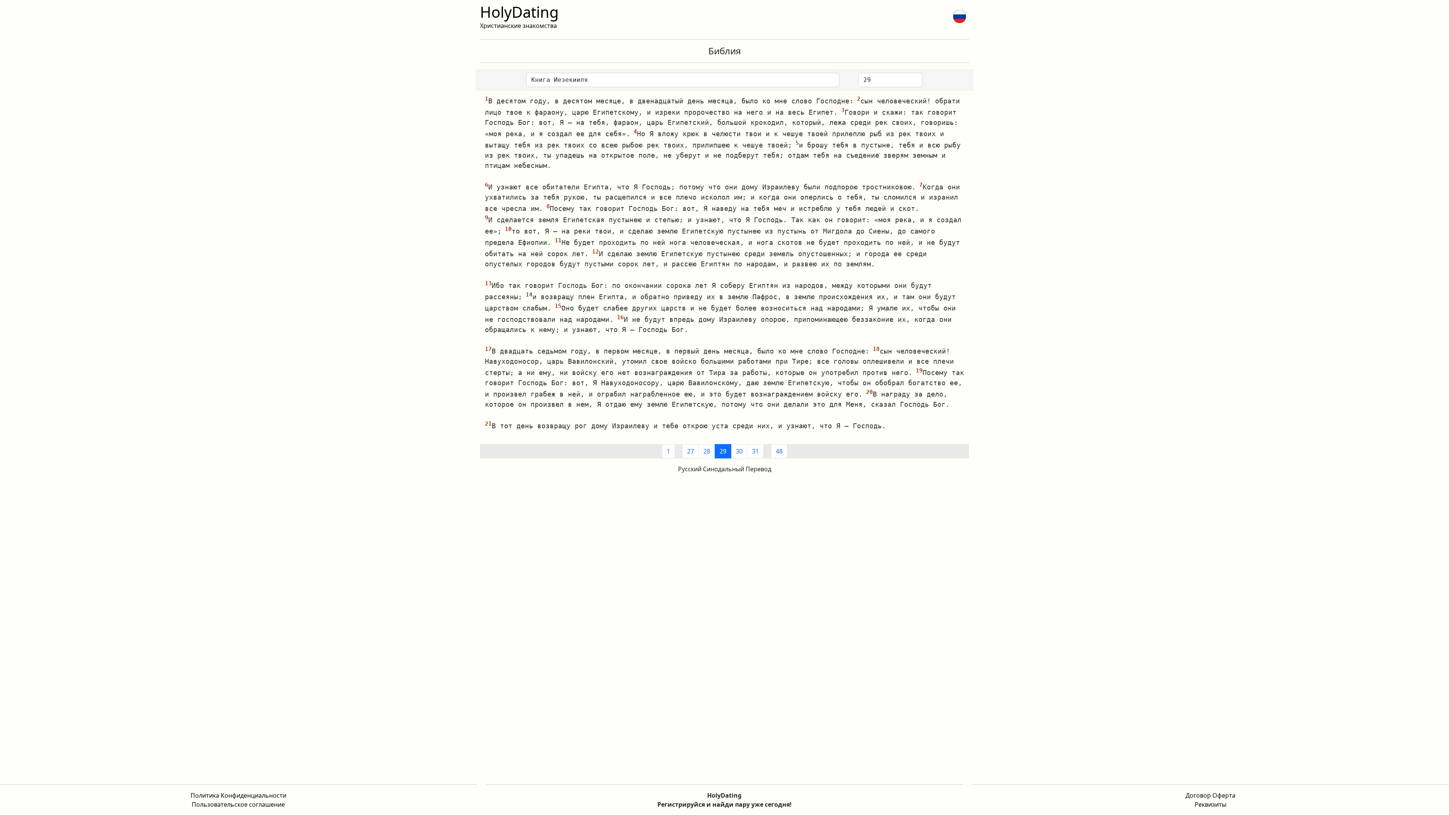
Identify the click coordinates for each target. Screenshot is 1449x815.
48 (779, 451)
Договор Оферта (1210, 795)
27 (690, 451)
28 (706, 451)
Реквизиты (1210, 804)
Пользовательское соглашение (238, 804)
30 (739, 451)
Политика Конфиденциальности (238, 795)
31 (755, 451)
